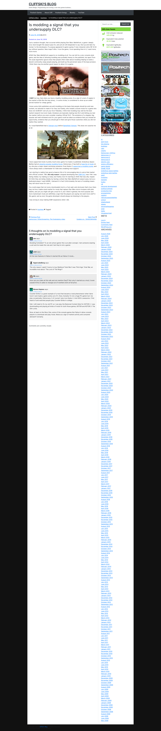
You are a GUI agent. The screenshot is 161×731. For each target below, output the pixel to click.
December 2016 (106, 490)
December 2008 (107, 705)
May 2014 (104, 560)
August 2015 (105, 526)
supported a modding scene (83, 166)
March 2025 (105, 272)
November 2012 (106, 600)
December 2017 (106, 464)
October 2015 (106, 522)
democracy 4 (105, 155)
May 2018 (104, 453)
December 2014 (106, 544)
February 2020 (106, 406)
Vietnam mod (53, 126)
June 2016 (104, 504)
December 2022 (107, 330)
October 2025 (106, 256)
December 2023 (107, 303)
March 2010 (105, 671)
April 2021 (104, 374)
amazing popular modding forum (51, 164)
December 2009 (107, 678)
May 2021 (104, 372)
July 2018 (104, 448)
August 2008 (105, 714)
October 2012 (106, 602)
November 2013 (106, 573)
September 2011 (106, 631)
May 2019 (104, 426)
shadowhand (105, 202)
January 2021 (106, 381)
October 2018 (106, 441)
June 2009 (105, 691)
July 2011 (104, 636)
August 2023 (105, 312)
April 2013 (104, 589)
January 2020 (106, 408)
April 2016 (104, 508)
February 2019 (106, 432)
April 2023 (105, 321)
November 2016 (106, 493)
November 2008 (107, 707)
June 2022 (105, 343)
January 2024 (106, 301)
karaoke (104, 180)
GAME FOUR (105, 168)
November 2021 (106, 359)
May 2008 (104, 721)
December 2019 (106, 410)
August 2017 (105, 473)
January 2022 (106, 354)
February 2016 (106, 513)
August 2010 (105, 660)
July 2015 (104, 528)
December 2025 (107, 252)
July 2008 (104, 716)
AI (101, 139)
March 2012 (105, 618)
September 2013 (107, 578)
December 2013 (106, 571)
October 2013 (106, 575)
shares (103, 204)
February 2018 (106, 459)
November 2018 (106, 439)
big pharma (105, 144)
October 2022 (106, 334)
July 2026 (104, 236)
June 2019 (104, 423)
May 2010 (104, 667)
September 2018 (107, 444)
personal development (109, 186)
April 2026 (105, 243)
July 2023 (104, 314)
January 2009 (106, 703)
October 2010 (106, 656)
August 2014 (105, 553)
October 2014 (106, 549)
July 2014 (104, 555)
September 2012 (107, 604)
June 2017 (104, 477)
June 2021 (104, 370)
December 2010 (106, 651)
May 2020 (104, 399)
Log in (103, 220)
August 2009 (105, 687)
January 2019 (106, 435)
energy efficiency (107, 164)
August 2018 (105, 446)
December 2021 (106, 356)
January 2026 (106, 249)
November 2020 (107, 386)
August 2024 (105, 287)
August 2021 (105, 365)
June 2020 (105, 397)
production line (106, 191)
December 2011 (106, 624)
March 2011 (105, 645)
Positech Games (36, 12)
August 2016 (105, 499)
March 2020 (105, 403)
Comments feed (106, 225)
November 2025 (107, 254)
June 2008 (105, 718)
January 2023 (106, 327)
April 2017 (104, 482)
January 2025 (106, 276)
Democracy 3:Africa (108, 153)
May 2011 (104, 640)
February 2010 (106, 674)
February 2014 (106, 566)
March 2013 (105, 591)
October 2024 (106, 283)
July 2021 (104, 368)
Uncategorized (106, 213)
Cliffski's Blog (42, 4)
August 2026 (105, 234)
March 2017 (105, 484)
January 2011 (105, 649)
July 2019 (104, 421)
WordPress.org (106, 227)
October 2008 (106, 709)
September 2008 (107, 712)
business (41, 209)
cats (102, 148)
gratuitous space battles (109, 171)
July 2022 (104, 341)
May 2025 (104, 267)
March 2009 (105, 698)
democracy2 (105, 157)
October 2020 (106, 388)
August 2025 (105, 260)
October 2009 (106, 683)
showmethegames (107, 206)
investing (104, 177)
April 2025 (105, 269)
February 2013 (106, 593)
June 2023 (105, 316)
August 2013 (105, 580)
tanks (103, 211)
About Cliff (48, 12)
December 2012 (106, 598)
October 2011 (106, 629)
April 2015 (104, 535)
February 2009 (106, 700)
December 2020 (107, 383)
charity (103, 151)
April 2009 (105, 696)
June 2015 (104, 531)
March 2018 (105, 457)
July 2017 (104, 475)
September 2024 (107, 285)
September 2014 (107, 551)
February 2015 (106, 540)
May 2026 (104, 240)
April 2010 (104, 669)
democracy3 (105, 160)
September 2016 (107, 497)
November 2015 (106, 520)
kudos (103, 182)
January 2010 (106, 676)
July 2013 (104, 582)
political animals (106, 189)
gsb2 (103, 175)
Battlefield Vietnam (70, 126)
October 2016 (106, 495)
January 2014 (106, 569)
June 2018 (104, 450)
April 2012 (104, 616)
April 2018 (104, 455)
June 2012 (104, 611)
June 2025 (105, 265)
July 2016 (104, 502)
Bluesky (72, 12)
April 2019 (104, 428)
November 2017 (106, 466)
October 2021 (106, 361)
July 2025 (104, 263)
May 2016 (104, 506)
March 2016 (105, 511)
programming (106, 193)
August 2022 (105, 339)
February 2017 (106, 486)
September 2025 (107, 258)
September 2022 (107, 336)
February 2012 (106, 620)
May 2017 (104, 479)
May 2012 (104, 613)
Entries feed (105, 222)
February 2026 (106, 247)
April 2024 (105, 294)
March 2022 (105, 350)
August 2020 (105, 392)
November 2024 (107, 281)
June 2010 (104, 665)
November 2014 (106, 546)
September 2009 (107, 685)
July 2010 (104, 662)
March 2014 (105, 564)
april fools (104, 142)
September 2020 (107, 390)
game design (105, 166)
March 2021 (105, 377)
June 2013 (104, 584)
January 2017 (106, 488)
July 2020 (104, 394)
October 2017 (106, 468)
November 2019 (106, 412)
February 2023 (106, 325)
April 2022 (105, 348)
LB (102, 184)
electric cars (105, 162)
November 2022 (107, 332)
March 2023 (105, 323)
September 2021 (107, 363)
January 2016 (106, 515)
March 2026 (105, 245)
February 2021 (106, 379)
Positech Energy (61, 12)
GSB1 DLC (82, 174)
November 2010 (106, 654)
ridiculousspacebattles (109, 197)
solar (103, 209)
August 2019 (105, 419)
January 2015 (106, 542)
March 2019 (105, 430)
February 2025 (106, 274)
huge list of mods (87, 164)
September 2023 (107, 310)
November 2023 (107, 305)
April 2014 (104, 562)
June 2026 (105, 238)
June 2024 (105, 290)
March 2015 (105, 537)
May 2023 (104, 319)
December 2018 (106, 437)
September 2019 (107, 417)
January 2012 (106, 622)
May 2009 (104, 694)
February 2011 (106, 647)
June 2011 (104, 638)
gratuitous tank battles (109, 173)
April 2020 (105, 401)
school (103, 200)
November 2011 (106, 627)
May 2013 (104, 587)
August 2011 (105, 633)
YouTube (81, 12)
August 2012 (105, 607)
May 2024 (104, 292)
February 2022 (106, 352)
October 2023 (106, 307)
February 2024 (106, 298)
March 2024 (105, 296)
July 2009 (104, 689)
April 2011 (104, 642)
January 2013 (106, 595)
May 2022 (104, 345)
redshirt (104, 195)
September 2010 (107, 658)
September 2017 (107, 470)
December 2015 (106, 517)
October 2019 (106, 415)
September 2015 (107, 524)
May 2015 (104, 533)
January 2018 (106, 461)
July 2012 (104, 609)
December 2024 (107, 278)
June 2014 (104, 557)
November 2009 (107, 680)
